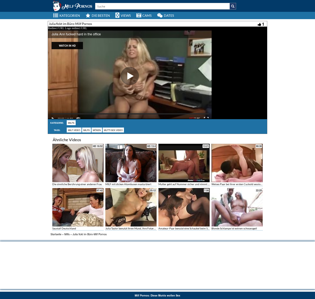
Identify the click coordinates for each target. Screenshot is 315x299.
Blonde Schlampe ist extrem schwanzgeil (234, 228)
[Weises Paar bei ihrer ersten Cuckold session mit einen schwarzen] (237, 163)
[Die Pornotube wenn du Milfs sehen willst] (72, 5)
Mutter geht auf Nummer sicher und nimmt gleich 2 (187, 184)
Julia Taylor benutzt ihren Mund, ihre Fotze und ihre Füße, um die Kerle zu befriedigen (153, 228)
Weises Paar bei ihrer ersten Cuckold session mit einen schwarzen (248, 184)
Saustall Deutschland (64, 228)
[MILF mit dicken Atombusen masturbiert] (131, 163)
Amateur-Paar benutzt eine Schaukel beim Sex (184, 228)
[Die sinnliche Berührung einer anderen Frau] (78, 163)
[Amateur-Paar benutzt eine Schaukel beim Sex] (184, 207)
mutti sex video (113, 130)
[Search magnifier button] (233, 6)
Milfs (71, 122)
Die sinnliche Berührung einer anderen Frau (77, 184)
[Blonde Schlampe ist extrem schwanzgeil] (237, 207)
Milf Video (74, 130)
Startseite (55, 234)
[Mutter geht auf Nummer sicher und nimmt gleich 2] (184, 163)
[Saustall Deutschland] (78, 207)
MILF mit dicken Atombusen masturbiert (128, 184)
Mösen (97, 130)
